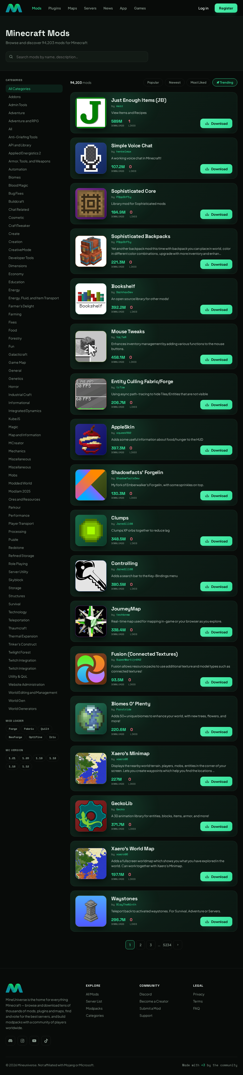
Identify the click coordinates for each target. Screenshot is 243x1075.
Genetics (16, 378)
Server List (94, 1001)
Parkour (15, 507)
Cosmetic (16, 217)
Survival (14, 604)
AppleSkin (122, 427)
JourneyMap (126, 608)
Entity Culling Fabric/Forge (142, 381)
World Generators (23, 708)
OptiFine (35, 737)
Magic (13, 427)
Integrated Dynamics (25, 410)
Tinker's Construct (23, 644)
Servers (90, 8)
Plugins (54, 8)
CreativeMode (20, 249)
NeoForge (15, 737)
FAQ (196, 1008)
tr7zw (120, 387)
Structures (17, 596)
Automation (18, 169)
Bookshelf (123, 286)
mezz (119, 106)
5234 (167, 945)
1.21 (12, 758)
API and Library (20, 145)
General (15, 370)
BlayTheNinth (126, 904)
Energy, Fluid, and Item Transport (34, 298)
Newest (175, 82)
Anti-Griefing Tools (23, 137)
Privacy (199, 994)
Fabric (29, 729)
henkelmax (123, 151)
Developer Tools (21, 257)
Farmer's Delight (21, 306)
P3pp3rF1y (123, 197)
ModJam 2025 (20, 491)
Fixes (13, 322)
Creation (15, 241)
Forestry (15, 338)
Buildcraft (16, 201)
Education (16, 282)
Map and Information (25, 435)
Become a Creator (154, 1001)
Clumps (119, 518)
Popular (153, 82)
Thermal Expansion (23, 636)
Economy (16, 274)
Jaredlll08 (124, 524)
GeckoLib (121, 803)
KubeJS (14, 419)
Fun (11, 346)
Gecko (120, 809)
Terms (198, 1001)
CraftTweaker (19, 225)
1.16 (12, 766)
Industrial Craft (20, 394)
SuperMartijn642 (128, 660)
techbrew (123, 615)
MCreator (16, 443)
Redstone (16, 547)
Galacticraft (18, 354)
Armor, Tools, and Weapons (29, 161)
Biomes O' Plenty (130, 703)
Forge (13, 729)
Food (13, 330)
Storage (15, 588)
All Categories (19, 88)
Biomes (15, 177)
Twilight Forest (20, 652)
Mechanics (17, 451)
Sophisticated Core (133, 191)
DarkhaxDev (124, 292)
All (10, 129)
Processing (17, 531)
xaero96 (122, 759)
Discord (146, 994)
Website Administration (27, 684)
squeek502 (123, 433)
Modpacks (94, 1008)
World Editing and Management (33, 692)
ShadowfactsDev (128, 478)
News (108, 8)
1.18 (52, 758)
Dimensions (18, 266)
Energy (14, 290)
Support (146, 1015)
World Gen (17, 700)
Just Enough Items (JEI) (138, 100)
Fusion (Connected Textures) (144, 654)
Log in (203, 8)
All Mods (92, 994)
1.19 (39, 758)
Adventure (17, 113)
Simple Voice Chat (132, 145)
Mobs (13, 475)
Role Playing (18, 563)
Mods (36, 8)
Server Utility (18, 571)
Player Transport (21, 523)
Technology (18, 612)
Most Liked (198, 82)
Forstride (123, 709)
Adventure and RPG (24, 121)
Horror (14, 386)
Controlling (124, 563)
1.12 (25, 766)
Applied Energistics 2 (25, 153)
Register (226, 8)
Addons (15, 96)
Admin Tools (18, 105)
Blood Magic (18, 185)
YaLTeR (121, 337)
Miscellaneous (20, 459)
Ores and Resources (24, 499)
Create (14, 233)
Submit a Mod (150, 1008)
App (123, 8)
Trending (226, 82)
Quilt (45, 729)
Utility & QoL (18, 676)
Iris (52, 737)
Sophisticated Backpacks (140, 236)
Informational (19, 402)
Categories (95, 1015)
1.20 (25, 758)
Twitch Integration (22, 660)
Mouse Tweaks (128, 331)
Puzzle (13, 539)
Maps (72, 8)
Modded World (20, 483)
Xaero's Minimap (130, 753)
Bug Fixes (16, 193)
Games (140, 8)
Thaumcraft (18, 628)
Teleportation (19, 620)
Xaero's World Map (132, 848)
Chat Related (19, 209)
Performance (19, 515)
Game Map (17, 362)
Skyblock (16, 580)
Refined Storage (21, 555)
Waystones (124, 898)
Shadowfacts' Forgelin (137, 472)
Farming (15, 314)
